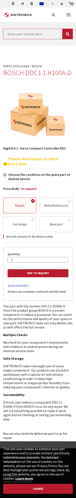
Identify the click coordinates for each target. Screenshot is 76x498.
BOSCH (37, 66)
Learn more (24, 478)
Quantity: (14, 254)
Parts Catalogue (16, 66)
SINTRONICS (18, 14)
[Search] (53, 14)
